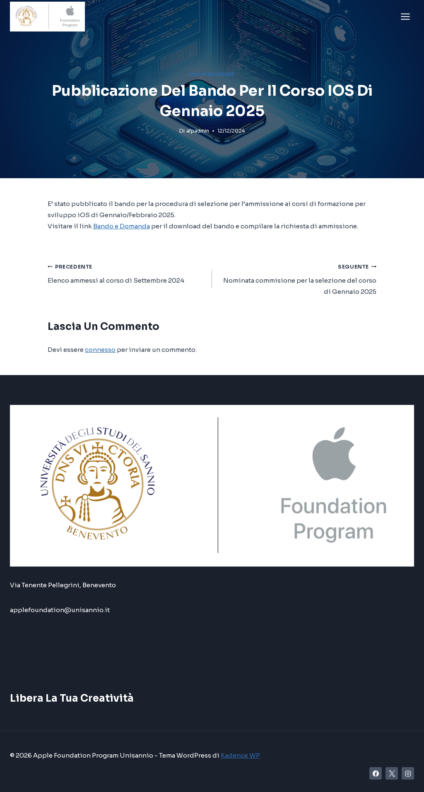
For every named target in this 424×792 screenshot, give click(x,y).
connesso (100, 350)
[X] (391, 773)
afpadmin (197, 131)
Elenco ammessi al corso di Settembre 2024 (116, 274)
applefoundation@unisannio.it (60, 610)
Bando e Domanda (121, 226)
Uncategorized (212, 74)
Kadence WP (240, 755)
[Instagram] (408, 773)
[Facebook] (375, 773)
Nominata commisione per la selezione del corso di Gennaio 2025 (299, 280)
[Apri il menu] (405, 16)
